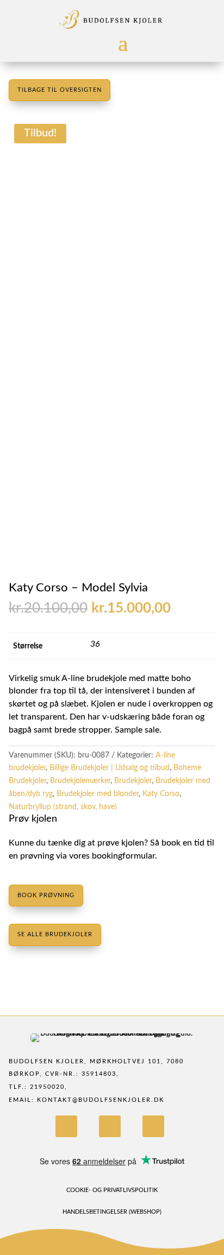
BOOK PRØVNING (45, 895)
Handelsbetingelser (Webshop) (112, 1212)
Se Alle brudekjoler (54, 934)
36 (95, 644)
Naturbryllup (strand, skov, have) (63, 807)
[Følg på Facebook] (66, 1126)
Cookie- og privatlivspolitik (112, 1190)
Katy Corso (160, 794)
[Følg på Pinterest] (153, 1126)
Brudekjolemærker (80, 781)
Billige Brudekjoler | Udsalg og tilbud (109, 768)
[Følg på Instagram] (110, 1126)
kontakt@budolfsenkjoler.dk (100, 1100)
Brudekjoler (133, 781)
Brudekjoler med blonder (98, 794)
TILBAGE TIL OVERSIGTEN (59, 90)
